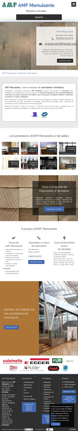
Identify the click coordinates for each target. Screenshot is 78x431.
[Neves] (13, 368)
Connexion (72, 429)
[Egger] (37, 361)
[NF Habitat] (45, 115)
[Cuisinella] (12, 361)
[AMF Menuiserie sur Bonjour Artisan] (49, 429)
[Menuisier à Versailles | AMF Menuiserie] (9, 5)
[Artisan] (34, 115)
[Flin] (57, 361)
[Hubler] (32, 368)
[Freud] (53, 368)
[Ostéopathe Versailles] (70, 361)
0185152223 (64, 38)
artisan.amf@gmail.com (61, 43)
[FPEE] (65, 368)
